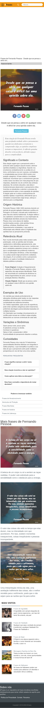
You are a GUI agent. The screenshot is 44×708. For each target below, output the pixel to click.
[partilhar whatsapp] (28, 116)
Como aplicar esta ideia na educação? (18, 376)
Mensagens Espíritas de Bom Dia (25, 651)
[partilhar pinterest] (23, 116)
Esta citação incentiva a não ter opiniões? (20, 370)
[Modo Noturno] (18, 4)
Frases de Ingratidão (21, 609)
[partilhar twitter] (19, 116)
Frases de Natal (19, 637)
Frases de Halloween (21, 665)
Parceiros (26, 697)
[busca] (40, 4)
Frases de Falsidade (20, 623)
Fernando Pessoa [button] (21, 131)
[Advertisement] (22, 31)
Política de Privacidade (8, 697)
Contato (19, 697)
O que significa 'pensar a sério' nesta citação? (18, 363)
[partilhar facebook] (14, 116)
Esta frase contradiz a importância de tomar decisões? (20, 383)
